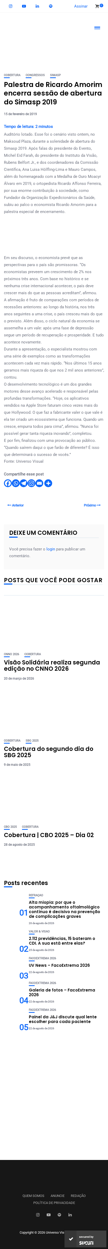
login (50, 549)
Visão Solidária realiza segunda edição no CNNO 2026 (52, 665)
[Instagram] (31, 483)
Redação (78, 1196)
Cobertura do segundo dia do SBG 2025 (48, 752)
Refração (36, 895)
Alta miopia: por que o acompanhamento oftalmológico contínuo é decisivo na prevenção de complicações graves (64, 909)
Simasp (55, 75)
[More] (48, 483)
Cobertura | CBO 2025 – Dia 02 (49, 835)
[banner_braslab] (54, 45)
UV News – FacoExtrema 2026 (59, 965)
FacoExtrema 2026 (42, 958)
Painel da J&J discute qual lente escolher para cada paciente (63, 1019)
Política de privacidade (54, 1203)
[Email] (39, 483)
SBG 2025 (32, 740)
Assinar (81, 6)
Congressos (35, 75)
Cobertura (12, 75)
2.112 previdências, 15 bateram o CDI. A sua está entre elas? (62, 941)
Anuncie (57, 1196)
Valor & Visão (39, 931)
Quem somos (33, 1196)
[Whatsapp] (16, 483)
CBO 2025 (10, 826)
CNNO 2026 (11, 654)
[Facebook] (8, 483)
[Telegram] (24, 483)
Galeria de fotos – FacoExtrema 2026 (62, 992)
